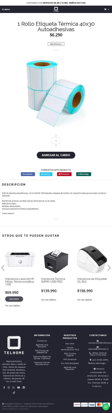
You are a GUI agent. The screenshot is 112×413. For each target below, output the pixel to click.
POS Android (70, 359)
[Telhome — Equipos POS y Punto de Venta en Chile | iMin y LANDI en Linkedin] (24, 387)
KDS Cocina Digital (70, 354)
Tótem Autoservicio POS (70, 349)
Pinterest (64, 174)
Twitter (46, 174)
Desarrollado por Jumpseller (15, 409)
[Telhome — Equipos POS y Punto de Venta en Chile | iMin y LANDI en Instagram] (9, 387)
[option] (20, 284)
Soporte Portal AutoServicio (42, 363)
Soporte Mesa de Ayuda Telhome (42, 357)
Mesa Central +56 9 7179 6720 (98, 354)
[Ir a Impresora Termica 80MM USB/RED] (20, 259)
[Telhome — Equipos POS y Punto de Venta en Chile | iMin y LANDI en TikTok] (14, 392)
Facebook (28, 174)
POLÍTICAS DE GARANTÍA (42, 352)
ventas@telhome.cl (98, 349)
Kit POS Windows (70, 363)
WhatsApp (84, 174)
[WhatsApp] (13, 387)
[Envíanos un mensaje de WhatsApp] (105, 406)
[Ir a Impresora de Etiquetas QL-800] (56, 259)
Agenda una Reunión (42, 346)
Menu (7, 9)
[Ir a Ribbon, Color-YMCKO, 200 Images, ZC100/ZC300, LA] (92, 259)
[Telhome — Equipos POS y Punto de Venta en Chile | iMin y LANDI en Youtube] (18, 387)
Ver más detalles (12, 300)
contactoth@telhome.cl (99, 343)
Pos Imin (70, 344)
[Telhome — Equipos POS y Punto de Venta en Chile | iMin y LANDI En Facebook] (4, 387)
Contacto (42, 341)
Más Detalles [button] (55, 44)
